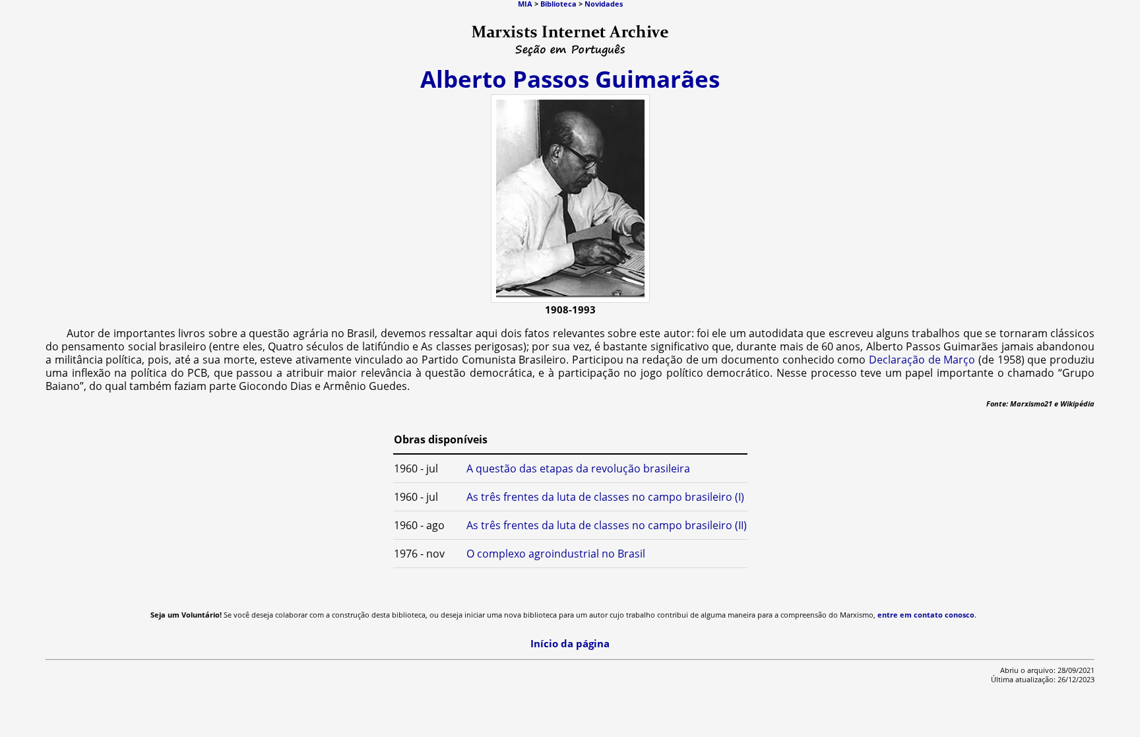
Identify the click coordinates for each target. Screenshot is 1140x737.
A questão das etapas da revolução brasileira (578, 468)
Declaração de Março (922, 359)
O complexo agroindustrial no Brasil (555, 553)
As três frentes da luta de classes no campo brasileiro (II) (606, 525)
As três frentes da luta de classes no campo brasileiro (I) (605, 497)
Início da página (570, 643)
